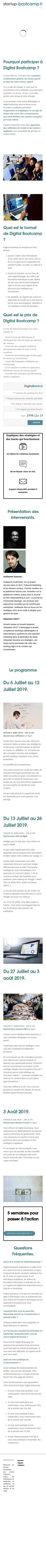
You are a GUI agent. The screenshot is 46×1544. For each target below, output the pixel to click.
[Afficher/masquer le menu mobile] (41, 7)
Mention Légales (21, 1462)
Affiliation (21, 1465)
